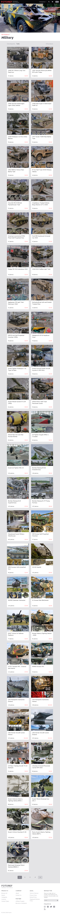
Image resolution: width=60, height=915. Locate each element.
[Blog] (45, 909)
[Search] (49, 2)
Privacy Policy (33, 895)
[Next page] (40, 877)
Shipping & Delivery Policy (35, 900)
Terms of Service (34, 893)
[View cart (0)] (52, 2)
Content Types (5, 901)
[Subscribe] (57, 900)
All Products (5, 34)
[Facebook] (54, 907)
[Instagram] (45, 907)
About (17, 893)
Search (3, 895)
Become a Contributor (21, 903)
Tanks (18, 44)
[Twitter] (51, 907)
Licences (3, 899)
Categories (42, 2)
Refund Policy (33, 897)
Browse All (4, 893)
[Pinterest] (48, 907)
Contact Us (18, 895)
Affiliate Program (20, 901)
